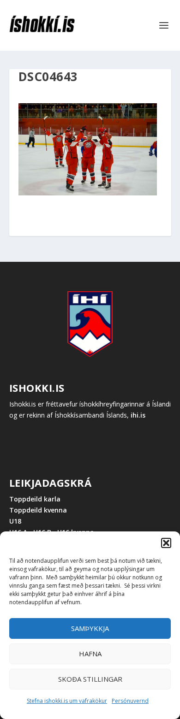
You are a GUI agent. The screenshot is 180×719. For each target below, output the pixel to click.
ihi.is (138, 415)
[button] (166, 543)
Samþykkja (90, 628)
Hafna (90, 653)
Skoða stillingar (90, 679)
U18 (15, 521)
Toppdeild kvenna (38, 510)
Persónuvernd (130, 701)
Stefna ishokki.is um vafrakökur (67, 701)
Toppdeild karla (34, 499)
